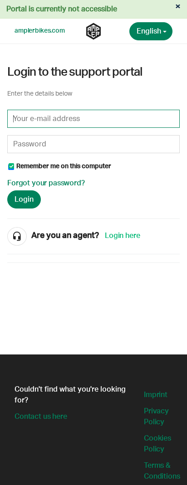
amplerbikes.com (40, 31)
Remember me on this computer (63, 166)
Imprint (155, 394)
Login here (122, 235)
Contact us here (41, 416)
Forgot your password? (46, 183)
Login (24, 199)
